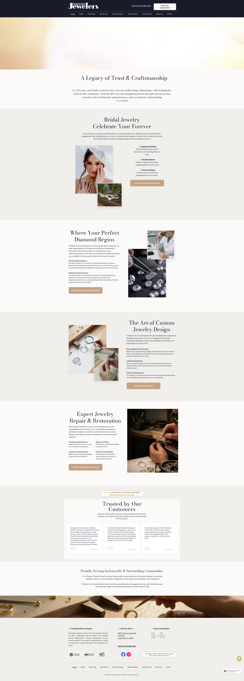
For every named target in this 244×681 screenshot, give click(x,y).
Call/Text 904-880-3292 (141, 6)
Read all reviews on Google (122, 495)
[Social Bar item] (123, 654)
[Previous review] (67, 538)
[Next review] (176, 538)
